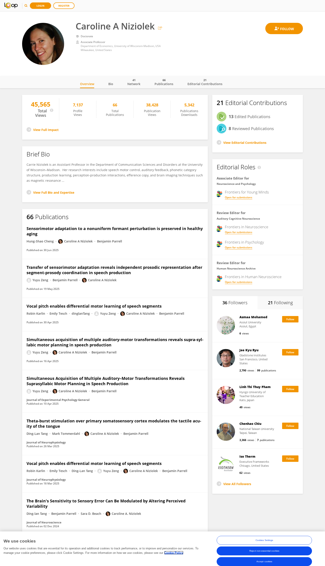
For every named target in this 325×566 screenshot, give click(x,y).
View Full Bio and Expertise (53, 192)
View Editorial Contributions (244, 143)
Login (40, 5)
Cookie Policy (173, 552)
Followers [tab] (234, 303)
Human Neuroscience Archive (236, 268)
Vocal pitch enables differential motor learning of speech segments (94, 306)
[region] (162, 548)
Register (63, 5)
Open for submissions (238, 197)
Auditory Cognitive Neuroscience (238, 219)
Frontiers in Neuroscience (246, 227)
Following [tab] (280, 303)
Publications (164, 82)
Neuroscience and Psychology (236, 184)
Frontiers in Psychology (244, 242)
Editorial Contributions (204, 82)
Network (133, 82)
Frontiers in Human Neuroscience (253, 277)
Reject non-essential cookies (264, 551)
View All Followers (237, 484)
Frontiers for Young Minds (247, 192)
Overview (87, 84)
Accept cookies (264, 561)
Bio (110, 84)
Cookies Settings (264, 540)
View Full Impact (46, 130)
